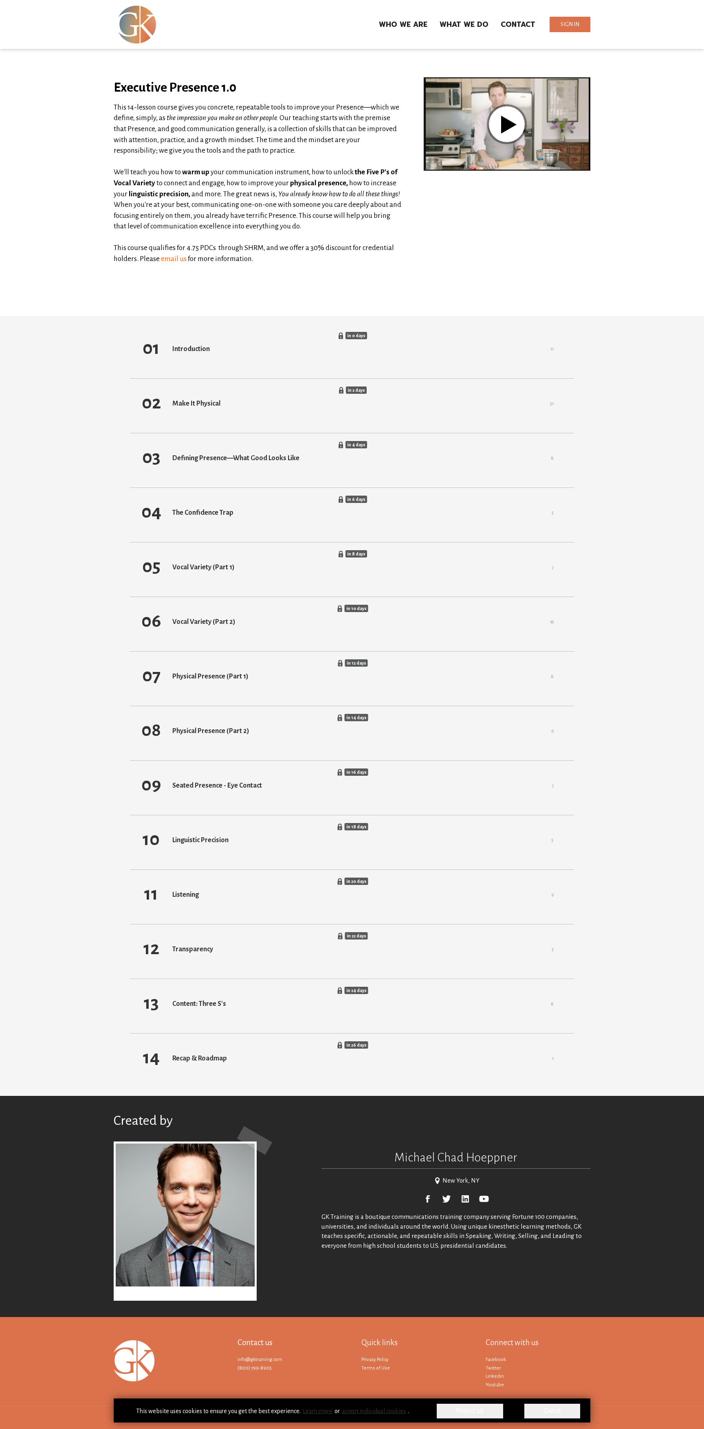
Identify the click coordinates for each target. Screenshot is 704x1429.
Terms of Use (375, 1368)
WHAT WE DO (464, 24)
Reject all (470, 1410)
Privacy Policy (375, 1359)
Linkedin (495, 1376)
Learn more (317, 1411)
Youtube (495, 1384)
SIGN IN (570, 24)
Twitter (493, 1368)
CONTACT (518, 24)
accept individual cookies (374, 1411)
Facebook (496, 1359)
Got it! (552, 1410)
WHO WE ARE (403, 24)
